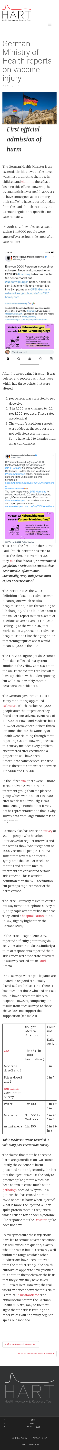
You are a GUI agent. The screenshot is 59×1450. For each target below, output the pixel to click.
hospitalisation (33, 916)
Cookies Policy (19, 1438)
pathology (9, 1190)
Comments (33, 1426)
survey (47, 831)
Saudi (43, 961)
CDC (7, 1051)
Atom (32, 1423)
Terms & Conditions (29, 1445)
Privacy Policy (39, 1438)
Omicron (41, 1220)
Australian (11, 1088)
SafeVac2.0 (9, 706)
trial (24, 781)
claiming (27, 182)
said (12, 561)
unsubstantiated (27, 1295)
